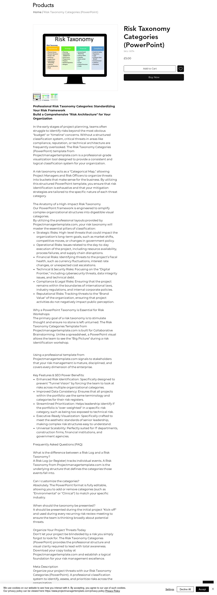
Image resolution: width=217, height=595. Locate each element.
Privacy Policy (112, 590)
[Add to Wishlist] (180, 68)
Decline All (185, 589)
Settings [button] (169, 589)
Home (37, 12)
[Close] (213, 589)
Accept (202, 589)
